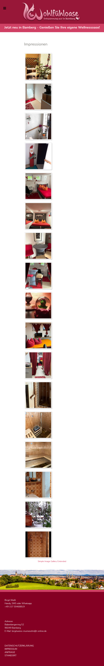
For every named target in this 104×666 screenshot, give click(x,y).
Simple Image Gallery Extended (52, 561)
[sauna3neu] (39, 455)
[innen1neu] (39, 216)
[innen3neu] (39, 276)
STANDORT (11, 655)
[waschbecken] (39, 485)
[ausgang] (39, 97)
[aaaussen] (39, 67)
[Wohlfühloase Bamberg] (52, 11)
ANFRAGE (10, 652)
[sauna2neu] (39, 425)
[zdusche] (39, 545)
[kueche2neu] (39, 365)
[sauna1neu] (39, 395)
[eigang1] (39, 127)
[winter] (39, 515)
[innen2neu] (39, 246)
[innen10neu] (39, 186)
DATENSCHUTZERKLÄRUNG (19, 646)
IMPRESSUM (11, 649)
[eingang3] (39, 156)
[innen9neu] (39, 336)
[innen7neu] (39, 306)
